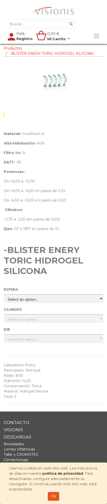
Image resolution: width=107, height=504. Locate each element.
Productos (13, 48)
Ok (53, 496)
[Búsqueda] (71, 24)
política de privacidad (62, 473)
